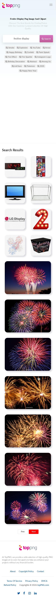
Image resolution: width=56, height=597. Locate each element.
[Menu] (51, 5)
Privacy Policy (31, 581)
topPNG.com (43, 585)
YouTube (36, 48)
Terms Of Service (14, 581)
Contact (40, 571)
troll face (18, 66)
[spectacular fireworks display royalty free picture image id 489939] (28, 507)
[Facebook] (24, 593)
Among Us (46, 61)
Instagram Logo (44, 57)
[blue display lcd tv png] (15, 193)
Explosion (23, 48)
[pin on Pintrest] (21, 159)
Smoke (11, 48)
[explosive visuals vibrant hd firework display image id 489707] (28, 278)
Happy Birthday (15, 52)
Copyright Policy (26, 571)
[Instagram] (29, 593)
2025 (41, 66)
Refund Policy (10, 585)
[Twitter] (18, 593)
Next (34, 532)
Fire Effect (12, 57)
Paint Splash (43, 52)
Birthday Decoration (16, 61)
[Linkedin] (35, 593)
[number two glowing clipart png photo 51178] (41, 219)
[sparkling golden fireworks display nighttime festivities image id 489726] (28, 392)
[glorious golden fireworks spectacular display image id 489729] (28, 431)
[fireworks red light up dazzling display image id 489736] (28, 469)
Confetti (30, 52)
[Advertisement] (28, 112)
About (12, 571)
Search (47, 39)
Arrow (47, 48)
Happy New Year (28, 71)
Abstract (33, 61)
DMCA (44, 581)
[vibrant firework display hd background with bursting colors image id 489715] (28, 354)
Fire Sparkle (26, 57)
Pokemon (30, 66)
